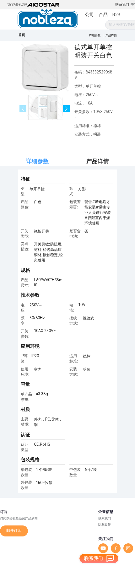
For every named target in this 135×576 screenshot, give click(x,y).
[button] (66, 108)
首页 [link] (21, 35)
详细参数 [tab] (37, 161)
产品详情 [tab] (97, 161)
